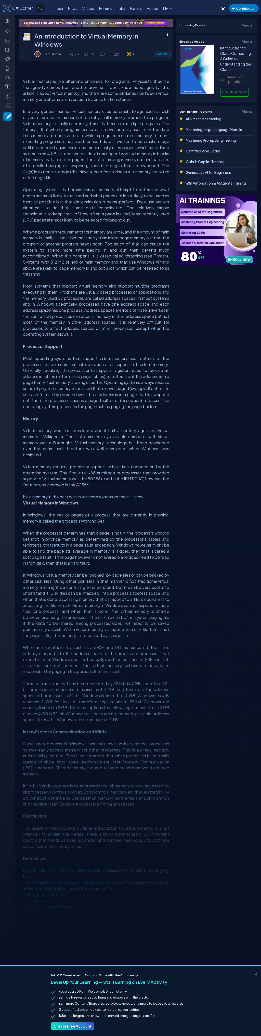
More (167, 8)
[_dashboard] (8, 40)
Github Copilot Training (205, 161)
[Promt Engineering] (216, 229)
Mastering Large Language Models (214, 129)
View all (247, 25)
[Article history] (71, 54)
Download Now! (234, 92)
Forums (105, 8)
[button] (115, 54)
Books (136, 8)
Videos (88, 8)
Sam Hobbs (53, 54)
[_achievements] (8, 68)
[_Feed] (8, 31)
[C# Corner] (7, 8)
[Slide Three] (96, 23)
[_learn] (8, 59)
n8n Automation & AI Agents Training (216, 183)
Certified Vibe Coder (203, 151)
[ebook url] (197, 92)
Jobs (121, 8)
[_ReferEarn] (8, 86)
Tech (59, 8)
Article (163, 54)
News (72, 8)
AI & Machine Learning (203, 118)
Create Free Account (73, 1026)
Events (152, 8)
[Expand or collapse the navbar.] (8, 21)
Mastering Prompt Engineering (211, 140)
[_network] (8, 77)
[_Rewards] (8, 95)
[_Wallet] (8, 49)
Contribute (245, 8)
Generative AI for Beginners (208, 172)
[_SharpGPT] (8, 105)
